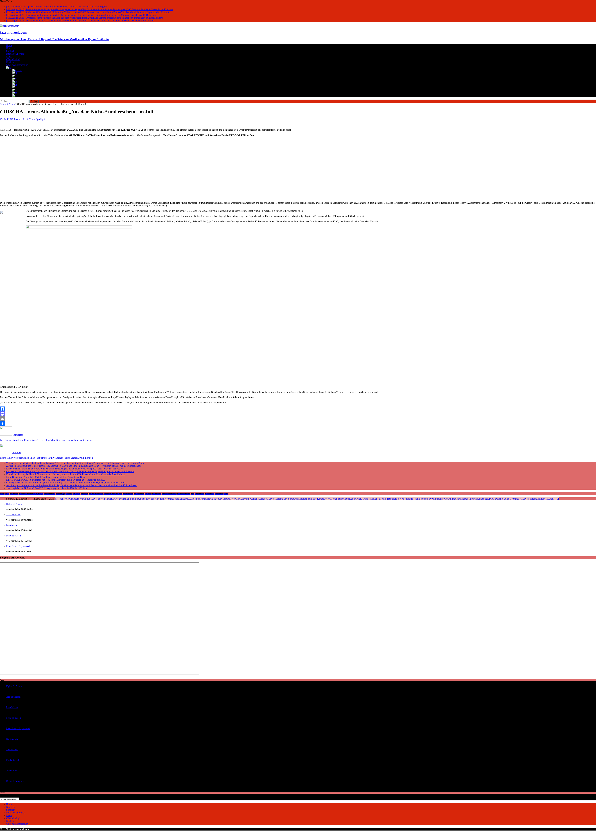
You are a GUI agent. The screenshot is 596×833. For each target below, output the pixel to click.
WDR (226, 494)
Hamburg (68, 494)
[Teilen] (298, 423)
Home (9, 45)
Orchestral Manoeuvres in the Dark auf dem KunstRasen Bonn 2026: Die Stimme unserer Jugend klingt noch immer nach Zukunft (70, 471)
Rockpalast (219, 494)
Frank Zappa (60, 494)
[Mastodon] (298, 413)
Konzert (148, 494)
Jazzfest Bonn (128, 494)
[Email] (298, 418)
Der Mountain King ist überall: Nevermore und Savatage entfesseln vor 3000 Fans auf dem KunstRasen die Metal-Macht (65, 474)
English (10, 62)
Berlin (2, 494)
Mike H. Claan (13, 535)
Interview (84, 494)
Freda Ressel (12, 760)
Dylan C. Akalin (14, 504)
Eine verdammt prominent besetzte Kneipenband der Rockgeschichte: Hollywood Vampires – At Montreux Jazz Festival (65, 468)
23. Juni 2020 (6, 119)
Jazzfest (119, 494)
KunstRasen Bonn (183, 494)
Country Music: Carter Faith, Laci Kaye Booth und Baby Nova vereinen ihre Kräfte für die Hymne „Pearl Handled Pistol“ (66, 482)
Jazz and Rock (21, 119)
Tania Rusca (12, 749)
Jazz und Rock (139, 494)
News (9, 56)
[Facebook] (298, 408)
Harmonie (76, 494)
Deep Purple (38, 494)
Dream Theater (49, 494)
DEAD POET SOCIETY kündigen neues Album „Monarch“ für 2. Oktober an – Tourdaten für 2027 (55, 479)
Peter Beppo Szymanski (18, 546)
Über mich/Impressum (17, 65)
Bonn (7, 494)
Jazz (90, 494)
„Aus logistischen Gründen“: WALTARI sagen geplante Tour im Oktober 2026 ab (46, 488)
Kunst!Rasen (156, 494)
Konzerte (10, 48)
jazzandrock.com (110, 494)
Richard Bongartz (15, 781)
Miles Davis (199, 494)
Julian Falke (12, 770)
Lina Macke (12, 525)
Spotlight (10, 51)
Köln (192, 494)
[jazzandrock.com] (9, 26)
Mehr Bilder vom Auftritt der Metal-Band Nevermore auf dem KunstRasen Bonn (46, 477)
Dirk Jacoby (12, 739)
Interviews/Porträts (15, 53)
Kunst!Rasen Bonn (169, 494)
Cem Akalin (14, 494)
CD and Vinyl (13, 59)
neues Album (209, 494)
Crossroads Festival (26, 494)
